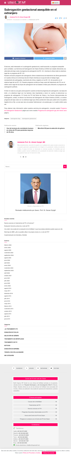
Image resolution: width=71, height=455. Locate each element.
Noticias (7, 345)
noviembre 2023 (8, 268)
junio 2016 (7, 301)
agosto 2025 (7, 250)
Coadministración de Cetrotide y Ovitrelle (15, 235)
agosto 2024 (7, 258)
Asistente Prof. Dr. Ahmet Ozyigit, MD (20, 17)
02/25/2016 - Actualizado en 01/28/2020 (17, 19)
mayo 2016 (7, 303)
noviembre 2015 (8, 308)
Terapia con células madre (13, 352)
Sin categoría (9, 355)
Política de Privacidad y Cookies (31, 453)
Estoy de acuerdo (49, 453)
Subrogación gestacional (29, 118)
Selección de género (11, 335)
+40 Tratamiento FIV (11, 329)
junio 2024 (7, 260)
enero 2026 (7, 247)
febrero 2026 (7, 245)
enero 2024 (7, 265)
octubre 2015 (8, 311)
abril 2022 (7, 273)
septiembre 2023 (9, 270)
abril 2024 (7, 263)
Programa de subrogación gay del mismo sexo (52, 110)
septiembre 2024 (9, 255)
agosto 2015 (7, 314)
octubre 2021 (8, 275)
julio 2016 (7, 298)
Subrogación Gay (15, 118)
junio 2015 (7, 319)
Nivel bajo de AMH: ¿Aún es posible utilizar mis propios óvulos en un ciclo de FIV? (26, 232)
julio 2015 (7, 316)
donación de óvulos (11, 332)
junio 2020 (7, 283)
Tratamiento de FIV (34, 19)
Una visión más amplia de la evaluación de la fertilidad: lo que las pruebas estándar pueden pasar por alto (33, 229)
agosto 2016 (7, 296)
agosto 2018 (7, 288)
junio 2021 (7, 278)
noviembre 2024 (8, 252)
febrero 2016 (7, 306)
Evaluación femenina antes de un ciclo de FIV (16, 226)
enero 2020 (7, 286)
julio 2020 (7, 280)
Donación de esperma (11, 349)
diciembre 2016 (8, 293)
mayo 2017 (7, 291)
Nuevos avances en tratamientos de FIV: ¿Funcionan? (19, 223)
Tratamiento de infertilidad (14, 339)
